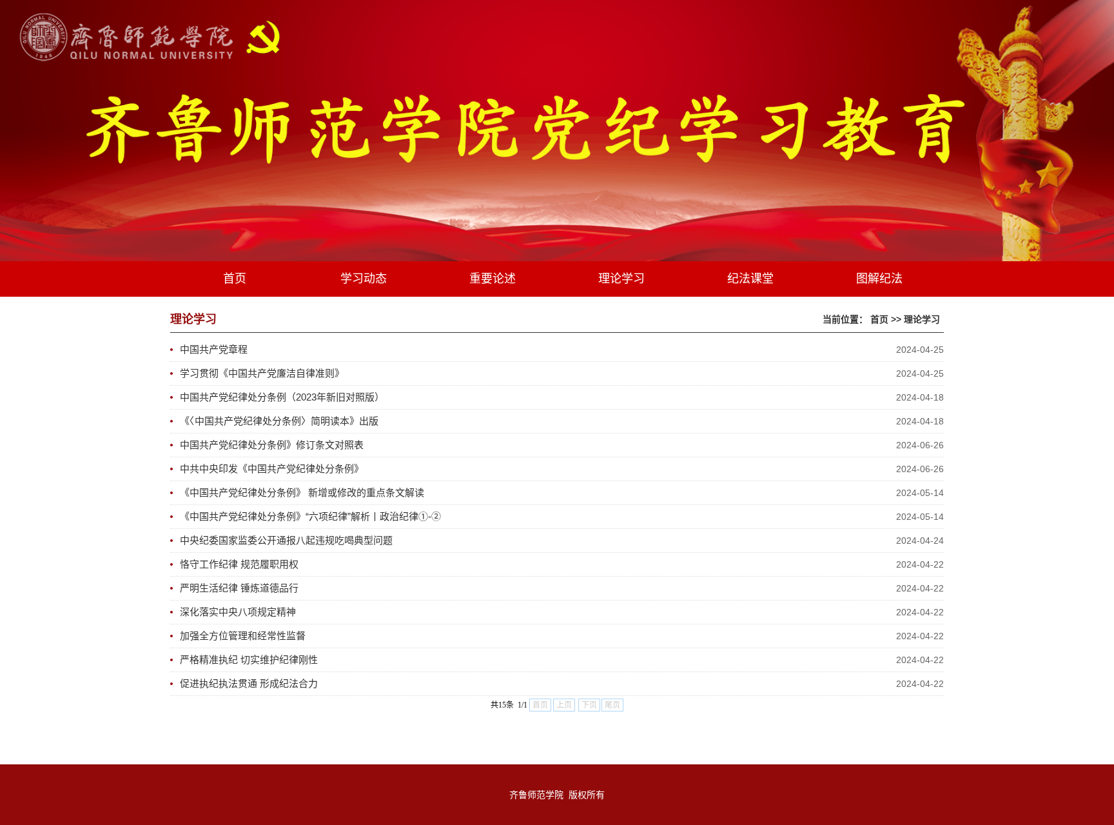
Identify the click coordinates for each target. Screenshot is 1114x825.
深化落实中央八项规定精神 (238, 611)
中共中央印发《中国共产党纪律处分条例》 (272, 468)
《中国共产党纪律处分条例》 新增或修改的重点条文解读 (302, 492)
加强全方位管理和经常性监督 (243, 635)
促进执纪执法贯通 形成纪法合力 (249, 683)
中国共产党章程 (214, 349)
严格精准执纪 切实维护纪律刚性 (249, 659)
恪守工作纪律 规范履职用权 (239, 564)
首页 (879, 319)
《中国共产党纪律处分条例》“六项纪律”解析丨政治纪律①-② (310, 516)
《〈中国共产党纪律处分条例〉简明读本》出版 (279, 420)
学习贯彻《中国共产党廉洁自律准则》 (262, 373)
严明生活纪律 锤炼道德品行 (239, 587)
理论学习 (922, 319)
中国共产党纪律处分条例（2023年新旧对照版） (282, 397)
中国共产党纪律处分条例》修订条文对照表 (272, 444)
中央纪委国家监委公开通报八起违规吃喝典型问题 (286, 540)
